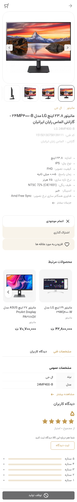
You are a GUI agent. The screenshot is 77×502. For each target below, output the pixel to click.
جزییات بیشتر (64, 203)
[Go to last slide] (67, 47)
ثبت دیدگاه (62, 445)
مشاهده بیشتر (65, 394)
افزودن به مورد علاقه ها (49, 244)
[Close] (70, 6)
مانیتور (71, 108)
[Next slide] (9, 47)
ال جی (58, 108)
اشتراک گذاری (62, 232)
